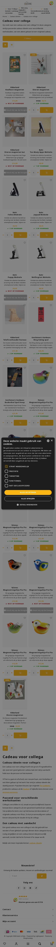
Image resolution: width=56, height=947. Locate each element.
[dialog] (28, 474)
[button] (28, 504)
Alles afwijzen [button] (28, 499)
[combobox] (48, 440)
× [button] (52, 441)
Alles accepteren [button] (28, 492)
